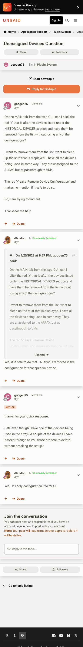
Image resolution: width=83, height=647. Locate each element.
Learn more (8, 7)
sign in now (23, 526)
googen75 (17, 64)
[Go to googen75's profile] (6, 64)
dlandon (19, 238)
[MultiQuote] (6, 223)
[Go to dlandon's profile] (7, 240)
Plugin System (47, 64)
